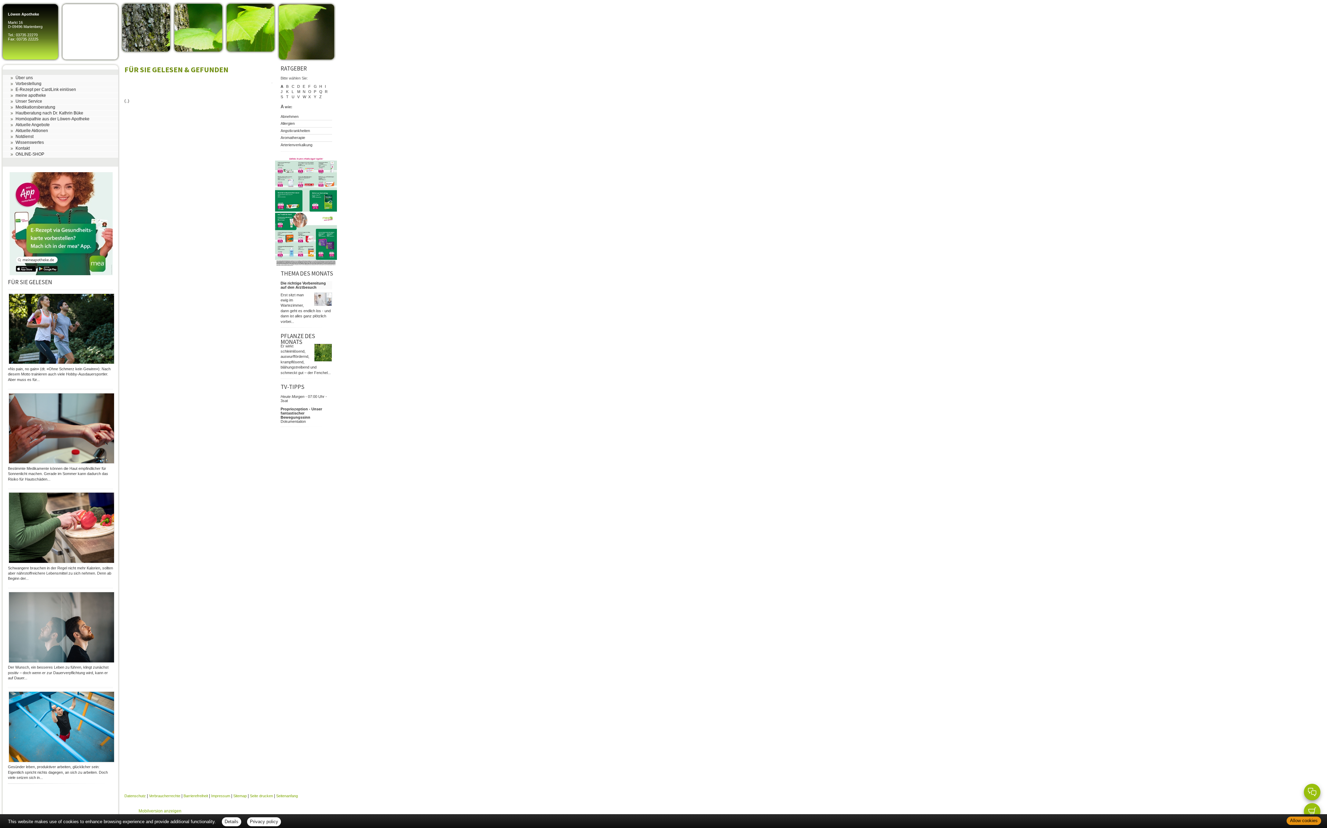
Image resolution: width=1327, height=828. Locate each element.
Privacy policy (264, 821)
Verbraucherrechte (164, 796)
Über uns (24, 77)
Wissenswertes (30, 142)
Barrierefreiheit (195, 796)
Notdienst (25, 136)
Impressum (220, 796)
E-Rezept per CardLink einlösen (46, 89)
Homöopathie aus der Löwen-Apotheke (53, 119)
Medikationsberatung (35, 107)
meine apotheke (31, 95)
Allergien (288, 123)
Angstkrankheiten (295, 131)
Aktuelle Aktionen (32, 130)
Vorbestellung (28, 83)
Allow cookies (1304, 820)
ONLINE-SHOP (30, 154)
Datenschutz (135, 796)
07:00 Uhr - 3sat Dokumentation (304, 409)
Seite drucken (261, 796)
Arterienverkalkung (296, 145)
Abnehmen (290, 116)
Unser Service (29, 101)
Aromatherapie (293, 138)
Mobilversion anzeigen (160, 811)
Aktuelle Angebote (33, 124)
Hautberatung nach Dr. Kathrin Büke (49, 113)
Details (231, 821)
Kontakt (23, 148)
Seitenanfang (287, 796)
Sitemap (240, 796)
